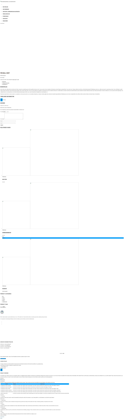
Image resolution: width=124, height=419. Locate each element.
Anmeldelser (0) (4, 84)
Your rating (2, 111)
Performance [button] (2, 398)
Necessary (3, 379)
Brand (1, 307)
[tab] (63, 81)
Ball (13, 79)
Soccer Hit (4, 288)
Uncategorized (4, 301)
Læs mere (4, 358)
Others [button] (1, 411)
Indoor (15, 79)
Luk (1, 358)
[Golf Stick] (40, 175)
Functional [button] (2, 394)
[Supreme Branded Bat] (40, 228)
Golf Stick (4, 179)
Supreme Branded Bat (6, 232)
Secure (3, 300)
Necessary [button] (2, 378)
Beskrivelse (4, 81)
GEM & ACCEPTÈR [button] (3, 415)
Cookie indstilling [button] (3, 366)
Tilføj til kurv (4, 176)
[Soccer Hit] (40, 284)
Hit (18, 79)
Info (2, 358)
